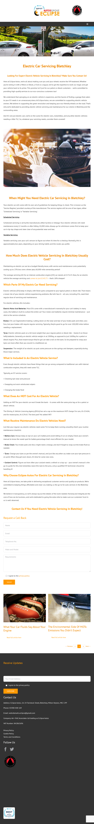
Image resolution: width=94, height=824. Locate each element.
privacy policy (24, 576)
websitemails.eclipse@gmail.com (22, 713)
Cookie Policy (8, 733)
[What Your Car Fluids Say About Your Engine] (24, 595)
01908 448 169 (15, 708)
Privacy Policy (8, 730)
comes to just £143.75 (39, 278)
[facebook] (5, 749)
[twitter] (12, 749)
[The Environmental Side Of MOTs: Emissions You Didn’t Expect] (69, 595)
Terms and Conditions (11, 737)
